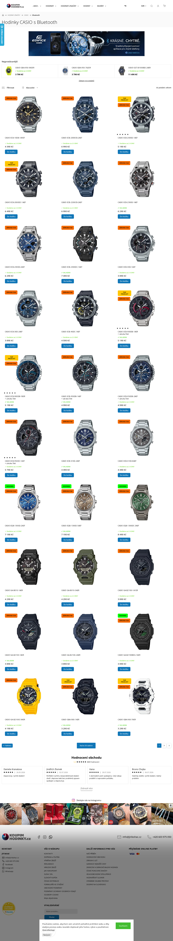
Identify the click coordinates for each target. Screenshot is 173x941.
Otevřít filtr (8, 87)
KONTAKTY (48, 853)
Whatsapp (50, 837)
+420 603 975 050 (162, 836)
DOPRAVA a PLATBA (51, 857)
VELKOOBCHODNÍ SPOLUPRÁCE (98, 874)
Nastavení (46, 935)
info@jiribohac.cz (132, 836)
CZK (143, 6)
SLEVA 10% (48, 874)
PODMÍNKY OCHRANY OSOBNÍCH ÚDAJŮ (60, 891)
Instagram (44, 837)
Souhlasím (123, 926)
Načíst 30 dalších (86, 746)
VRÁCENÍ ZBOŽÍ (50, 867)
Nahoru (8, 745)
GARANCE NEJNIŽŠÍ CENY (96, 864)
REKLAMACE (49, 864)
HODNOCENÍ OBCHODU (95, 857)
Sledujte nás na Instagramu (88, 800)
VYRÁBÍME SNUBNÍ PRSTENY (97, 881)
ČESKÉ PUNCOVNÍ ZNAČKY (96, 871)
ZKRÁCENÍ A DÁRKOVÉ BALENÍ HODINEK (102, 867)
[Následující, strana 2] (164, 745)
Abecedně (30, 88)
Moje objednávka (51, 898)
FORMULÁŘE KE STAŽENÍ (53, 884)
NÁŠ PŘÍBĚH (91, 853)
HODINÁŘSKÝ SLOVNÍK (95, 877)
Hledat (51, 917)
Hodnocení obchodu (86, 757)
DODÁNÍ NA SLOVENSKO (96, 884)
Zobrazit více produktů (86, 81)
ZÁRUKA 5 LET (91, 860)
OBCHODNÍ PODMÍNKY (53, 888)
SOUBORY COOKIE (51, 895)
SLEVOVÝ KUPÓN (50, 877)
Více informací (48, 930)
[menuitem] (36, 6)
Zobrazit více (86, 788)
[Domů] (3, 15)
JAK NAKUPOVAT (50, 871)
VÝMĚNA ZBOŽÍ (50, 860)
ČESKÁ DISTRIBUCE (51, 881)
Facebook (39, 837)
